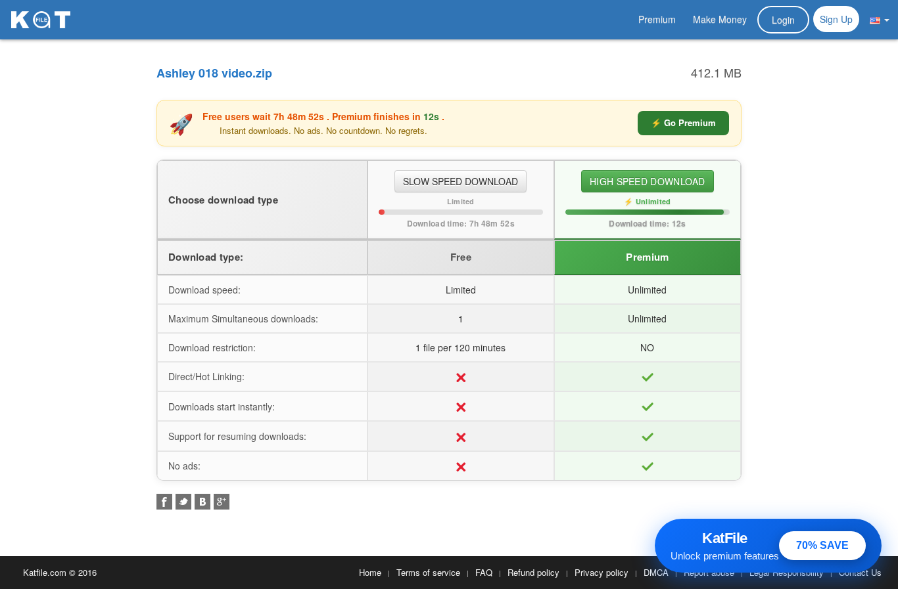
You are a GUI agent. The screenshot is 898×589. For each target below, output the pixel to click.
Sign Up (836, 19)
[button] (879, 19)
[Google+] (221, 502)
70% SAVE (822, 545)
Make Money (720, 19)
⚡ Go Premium (683, 122)
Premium (657, 19)
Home (370, 572)
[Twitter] (183, 502)
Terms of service (428, 572)
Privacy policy (601, 572)
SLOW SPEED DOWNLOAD (460, 181)
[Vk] (202, 502)
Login (783, 19)
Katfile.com (44, 572)
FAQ (483, 572)
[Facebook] (164, 502)
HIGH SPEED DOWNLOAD (647, 181)
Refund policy (533, 572)
